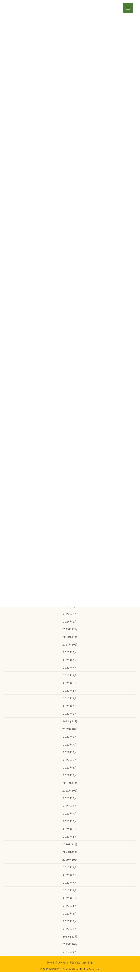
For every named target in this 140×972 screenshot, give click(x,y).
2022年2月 (70, 775)
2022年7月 (70, 744)
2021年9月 (70, 798)
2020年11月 (70, 852)
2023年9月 (70, 652)
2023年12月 (70, 629)
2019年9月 (70, 951)
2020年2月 (70, 921)
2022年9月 (70, 736)
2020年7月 (70, 882)
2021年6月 (70, 821)
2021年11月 (70, 782)
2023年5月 (70, 683)
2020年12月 (70, 844)
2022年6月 (70, 752)
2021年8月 (70, 805)
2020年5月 (70, 898)
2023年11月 (70, 636)
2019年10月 (70, 944)
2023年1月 (70, 713)
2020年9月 (70, 867)
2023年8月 (70, 660)
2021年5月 (70, 829)
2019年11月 (70, 936)
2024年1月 (70, 621)
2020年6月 (70, 890)
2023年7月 (70, 667)
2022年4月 (70, 767)
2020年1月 (70, 928)
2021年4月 (70, 836)
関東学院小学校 (56, 962)
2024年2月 (70, 613)
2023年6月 (70, 675)
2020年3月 (70, 913)
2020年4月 (70, 905)
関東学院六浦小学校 (81, 962)
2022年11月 (70, 721)
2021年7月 (70, 813)
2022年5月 (70, 759)
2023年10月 (70, 644)
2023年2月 (70, 706)
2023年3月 (70, 698)
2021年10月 (70, 790)
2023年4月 (70, 690)
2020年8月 (70, 875)
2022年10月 (70, 729)
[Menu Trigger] (128, 8)
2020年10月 (70, 859)
